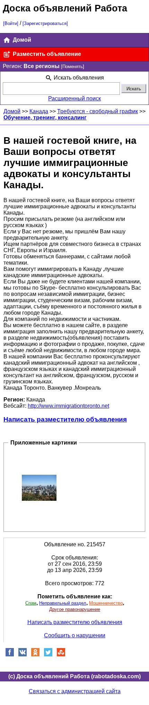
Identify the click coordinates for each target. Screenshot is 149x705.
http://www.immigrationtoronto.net (68, 406)
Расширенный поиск (74, 98)
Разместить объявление (46, 54)
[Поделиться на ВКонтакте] (22, 654)
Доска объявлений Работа (65, 8)
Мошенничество (106, 603)
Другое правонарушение (74, 609)
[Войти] (10, 23)
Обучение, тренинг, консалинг (45, 118)
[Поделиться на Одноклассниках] (35, 654)
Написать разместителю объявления (65, 419)
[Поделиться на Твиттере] (48, 654)
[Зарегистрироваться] (45, 23)
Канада (38, 111)
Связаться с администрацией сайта (75, 691)
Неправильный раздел (62, 603)
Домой (21, 40)
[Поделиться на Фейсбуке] (10, 654)
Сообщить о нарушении (74, 635)
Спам (30, 603)
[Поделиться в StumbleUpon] (61, 654)
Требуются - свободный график (97, 111)
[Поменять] (72, 66)
